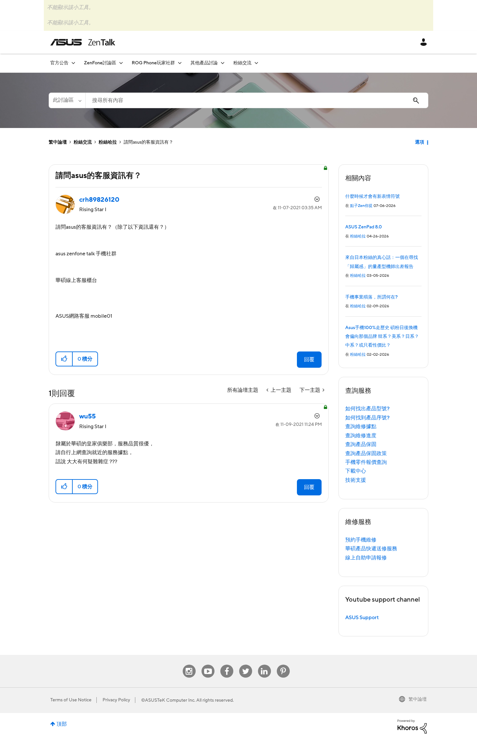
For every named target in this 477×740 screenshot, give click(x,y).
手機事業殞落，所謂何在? (371, 297)
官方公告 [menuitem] (59, 63)
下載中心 (355, 471)
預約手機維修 (360, 540)
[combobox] (256, 100)
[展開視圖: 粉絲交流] (256, 63)
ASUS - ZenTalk (82, 42)
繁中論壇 (58, 142)
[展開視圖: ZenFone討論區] (121, 63)
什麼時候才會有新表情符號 (372, 196)
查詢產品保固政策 (366, 453)
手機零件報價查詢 (366, 462)
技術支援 (355, 480)
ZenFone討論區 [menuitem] (100, 63)
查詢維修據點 (360, 426)
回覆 (309, 359)
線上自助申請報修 (366, 558)
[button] (64, 359)
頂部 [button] (61, 724)
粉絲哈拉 (108, 142)
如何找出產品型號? (367, 408)
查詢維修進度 (360, 435)
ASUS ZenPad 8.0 (363, 227)
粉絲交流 (83, 142)
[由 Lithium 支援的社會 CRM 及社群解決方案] (412, 726)
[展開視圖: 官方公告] (73, 63)
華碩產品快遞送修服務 (371, 548)
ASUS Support (362, 617)
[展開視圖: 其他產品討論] (222, 63)
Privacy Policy (116, 700)
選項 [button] (419, 142)
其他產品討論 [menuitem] (204, 63)
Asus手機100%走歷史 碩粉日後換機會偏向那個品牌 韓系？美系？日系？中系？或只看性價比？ (382, 337)
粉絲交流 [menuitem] (242, 63)
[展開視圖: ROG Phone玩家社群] (180, 63)
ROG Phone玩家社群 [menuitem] (153, 63)
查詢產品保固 (360, 444)
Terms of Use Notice (71, 700)
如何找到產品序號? (367, 418)
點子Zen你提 (361, 205)
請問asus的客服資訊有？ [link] (148, 142)
